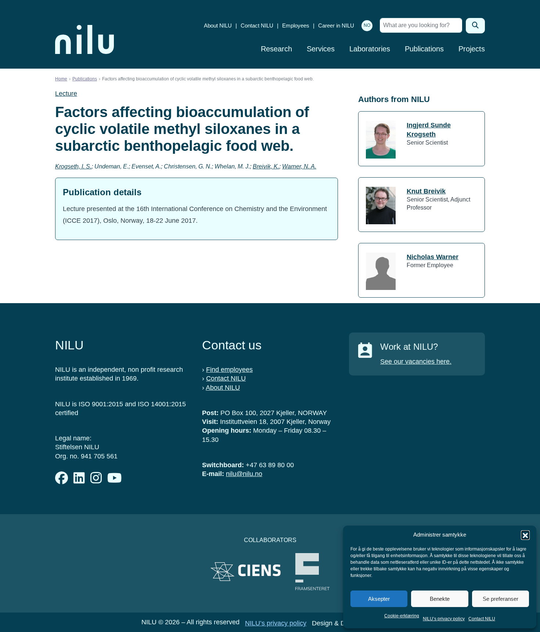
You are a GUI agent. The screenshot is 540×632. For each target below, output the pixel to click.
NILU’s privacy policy (444, 618)
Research (276, 49)
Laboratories (369, 49)
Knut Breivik (426, 191)
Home (61, 78)
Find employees (229, 369)
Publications (424, 49)
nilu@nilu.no (244, 473)
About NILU (218, 25)
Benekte (440, 599)
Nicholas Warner (432, 257)
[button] (525, 534)
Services (321, 49)
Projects (471, 49)
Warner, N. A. (299, 166)
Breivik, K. (266, 166)
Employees (295, 25)
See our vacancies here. (415, 361)
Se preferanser (500, 599)
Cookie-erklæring (401, 615)
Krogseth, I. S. (73, 166)
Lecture (66, 93)
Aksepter (379, 599)
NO (367, 25)
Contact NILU (481, 618)
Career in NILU (336, 25)
